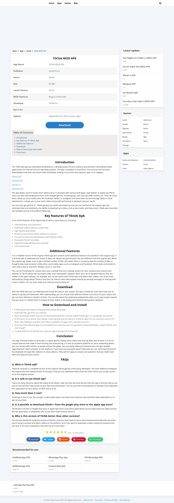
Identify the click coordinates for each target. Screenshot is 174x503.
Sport (145, 141)
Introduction (21, 137)
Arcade (125, 124)
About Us (88, 500)
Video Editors (148, 168)
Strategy (125, 145)
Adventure (147, 120)
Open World (127, 132)
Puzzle (145, 132)
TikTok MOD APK (40, 51)
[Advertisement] (87, 27)
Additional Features (24, 143)
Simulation (126, 141)
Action (124, 120)
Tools (124, 168)
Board (145, 124)
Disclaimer (125, 500)
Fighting (125, 128)
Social (28, 51)
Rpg (144, 137)
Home (51, 3)
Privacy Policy (111, 500)
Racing (124, 137)
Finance (125, 164)
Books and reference (130, 160)
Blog (76, 3)
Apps (59, 3)
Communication (149, 160)
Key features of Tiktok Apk (27, 140)
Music (145, 128)
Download (64, 125)
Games (68, 3)
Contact (98, 500)
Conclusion (21, 152)
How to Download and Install (29, 149)
